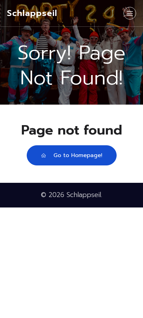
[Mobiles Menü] (130, 13)
